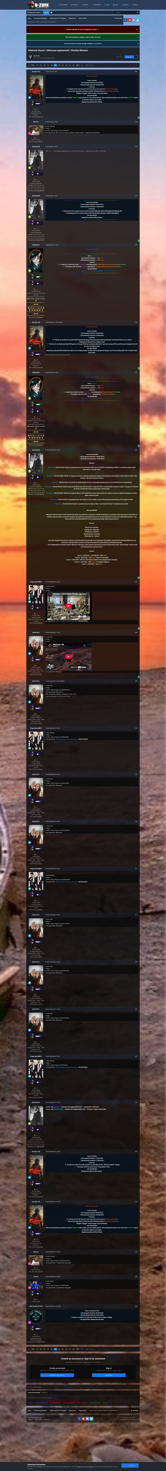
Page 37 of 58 (90, 65)
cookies (39, 1466)
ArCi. (40, 674)
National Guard (50, 58)
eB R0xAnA (36, 245)
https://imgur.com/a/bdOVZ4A (60, 1260)
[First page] (28, 65)
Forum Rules (63, 4)
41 (70, 65)
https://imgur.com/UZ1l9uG (59, 1065)
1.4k (36, 179)
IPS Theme (31, 1417)
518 (36, 1334)
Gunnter (40, 117)
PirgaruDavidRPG (36, 582)
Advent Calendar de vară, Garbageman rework (81, 29)
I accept (131, 1465)
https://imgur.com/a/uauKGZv (60, 1018)
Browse (75, 4)
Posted (51, 71)
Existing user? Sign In (34, 12)
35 (48, 65)
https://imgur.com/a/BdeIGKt (60, 737)
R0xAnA (40, 317)
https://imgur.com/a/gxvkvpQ (97, 93)
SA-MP (85, 4)
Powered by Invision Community (129, 1419)
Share (120, 57)
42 (73, 65)
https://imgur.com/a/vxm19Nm (60, 923)
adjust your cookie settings (85, 1466)
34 (44, 65)
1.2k (36, 289)
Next (77, 65)
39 (62, 65)
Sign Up (46, 12)
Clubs (116, 4)
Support (126, 4)
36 (52, 65)
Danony (40, 141)
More (135, 4)
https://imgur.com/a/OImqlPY (60, 130)
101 (36, 613)
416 (36, 1299)
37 (55, 65)
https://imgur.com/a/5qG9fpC (60, 783)
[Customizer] (52, 12)
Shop (108, 4)
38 (59, 65)
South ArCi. (36, 632)
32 (37, 65)
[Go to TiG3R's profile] (30, 57)
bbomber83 (36, 146)
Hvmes (36, 1276)
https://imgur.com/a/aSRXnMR (60, 879)
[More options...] (136, 71)
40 (66, 65)
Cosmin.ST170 (40, 1342)
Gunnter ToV (36, 71)
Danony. (36, 122)
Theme (30, 1419)
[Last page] (81, 65)
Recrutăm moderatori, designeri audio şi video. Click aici (83, 37)
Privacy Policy (39, 1419)
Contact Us (47, 1419)
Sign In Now (108, 1375)
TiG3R (37, 56)
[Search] (138, 12)
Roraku (40, 623)
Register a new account (57, 1375)
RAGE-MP (97, 4)
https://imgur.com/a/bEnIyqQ (60, 970)
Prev (32, 65)
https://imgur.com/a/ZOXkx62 (60, 830)
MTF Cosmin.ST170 (35, 1306)
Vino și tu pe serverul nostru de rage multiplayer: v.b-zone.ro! (83, 43)
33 (41, 65)
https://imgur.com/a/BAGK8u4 (60, 690)
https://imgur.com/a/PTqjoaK (60, 1285)
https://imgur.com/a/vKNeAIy (97, 1223)
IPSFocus (38, 1417)
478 (36, 138)
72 (36, 665)
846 (36, 109)
